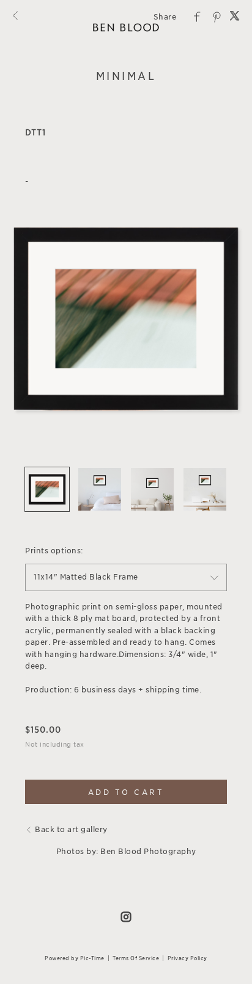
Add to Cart (126, 792)
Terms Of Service (136, 958)
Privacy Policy (187, 958)
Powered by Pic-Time (75, 958)
